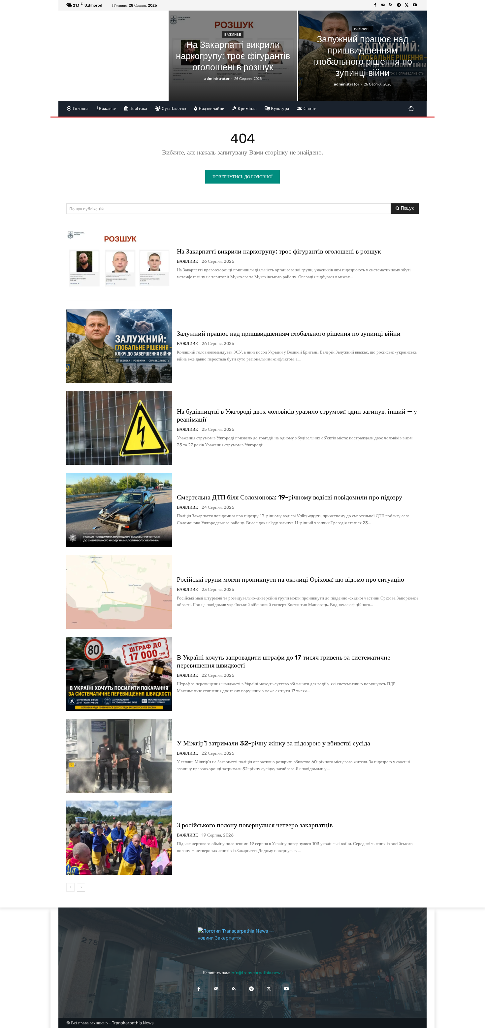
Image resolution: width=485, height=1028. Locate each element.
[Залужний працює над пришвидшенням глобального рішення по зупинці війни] (362, 56)
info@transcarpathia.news (257, 972)
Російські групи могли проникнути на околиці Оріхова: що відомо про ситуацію (290, 579)
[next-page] (81, 887)
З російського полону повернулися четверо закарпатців (255, 825)
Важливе (232, 34)
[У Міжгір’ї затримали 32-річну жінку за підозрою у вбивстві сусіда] (119, 756)
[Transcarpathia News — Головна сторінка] (242, 942)
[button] (411, 108)
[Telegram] (399, 5)
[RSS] (391, 5)
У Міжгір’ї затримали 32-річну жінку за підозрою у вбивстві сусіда (273, 743)
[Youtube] (415, 5)
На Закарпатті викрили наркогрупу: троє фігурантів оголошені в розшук (279, 251)
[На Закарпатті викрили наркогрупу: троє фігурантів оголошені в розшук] (233, 56)
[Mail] (383, 5)
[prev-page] (70, 887)
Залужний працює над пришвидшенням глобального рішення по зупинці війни (289, 333)
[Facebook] (375, 5)
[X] (407, 5)
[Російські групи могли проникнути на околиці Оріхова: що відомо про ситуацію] (119, 592)
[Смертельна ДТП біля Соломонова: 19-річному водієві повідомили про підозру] (119, 510)
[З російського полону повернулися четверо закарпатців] (119, 837)
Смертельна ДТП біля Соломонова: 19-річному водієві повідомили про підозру (289, 497)
